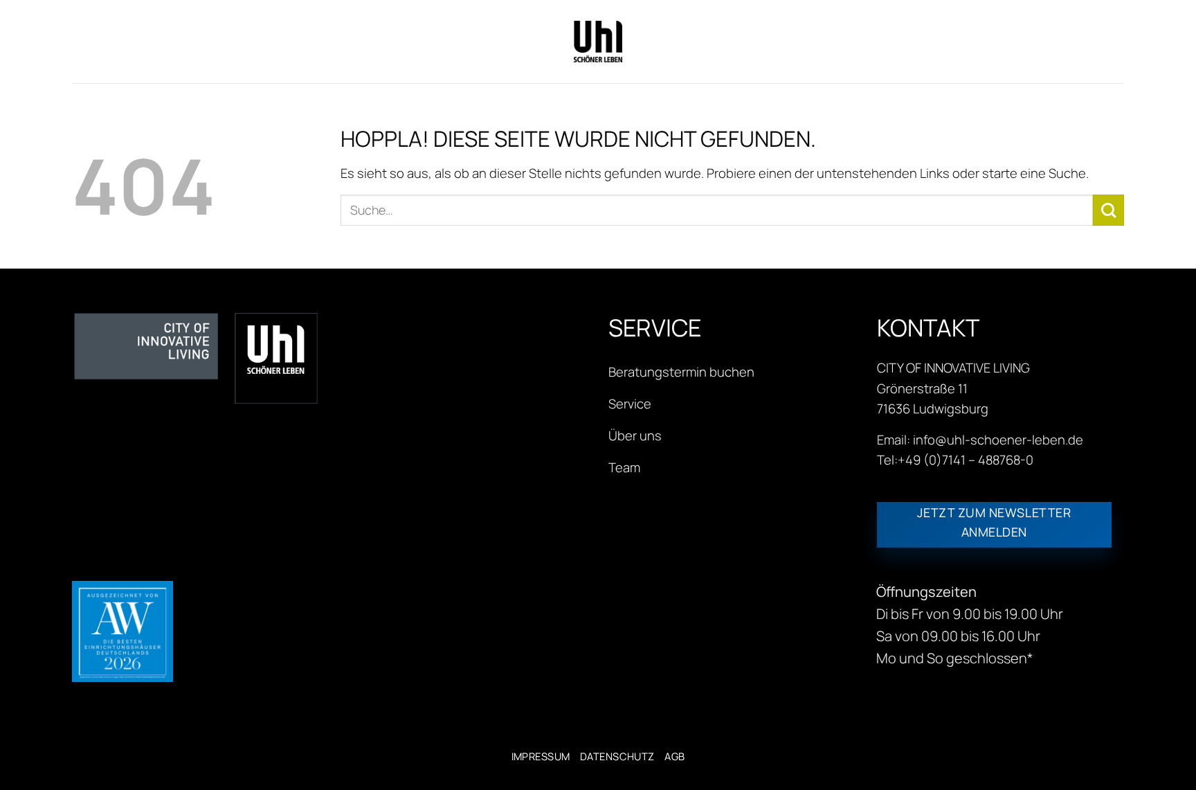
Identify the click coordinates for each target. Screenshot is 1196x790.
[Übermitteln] (1108, 210)
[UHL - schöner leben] (598, 41)
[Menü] (83, 41)
